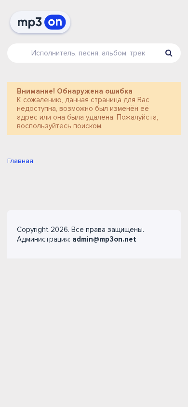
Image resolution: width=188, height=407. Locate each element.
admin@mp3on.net (104, 239)
